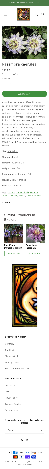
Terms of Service (13, 404)
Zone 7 (22, 195)
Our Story (9, 343)
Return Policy (11, 398)
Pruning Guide (12, 362)
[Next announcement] (44, 3)
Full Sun (11, 192)
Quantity (6, 78)
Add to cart (14, 253)
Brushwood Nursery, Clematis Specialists (28, 462)
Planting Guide (12, 356)
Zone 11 (6, 195)
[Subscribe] (41, 430)
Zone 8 (29, 195)
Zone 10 (34, 192)
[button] (6, 14)
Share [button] (7, 202)
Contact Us (10, 385)
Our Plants (10, 350)
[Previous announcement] (5, 3)
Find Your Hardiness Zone (17, 368)
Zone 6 (14, 195)
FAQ (7, 391)
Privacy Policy (11, 410)
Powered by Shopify (24, 464)
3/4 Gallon (12, 151)
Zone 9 (37, 195)
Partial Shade (22, 192)
